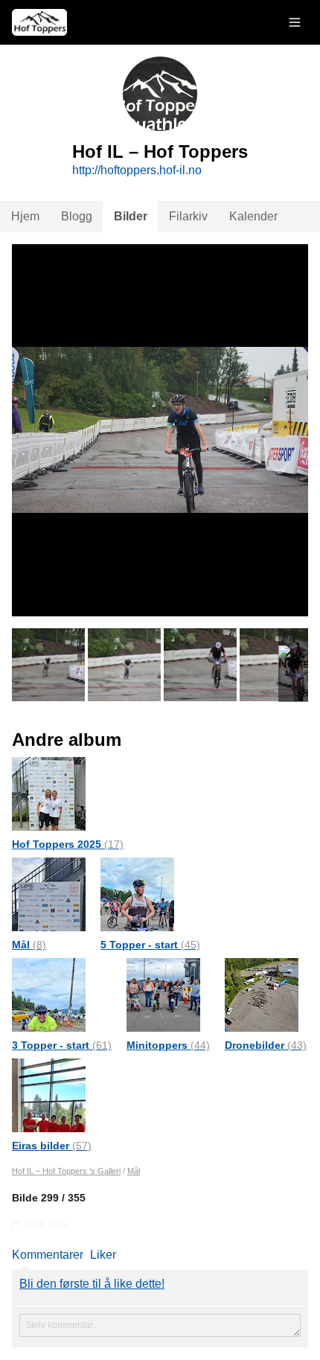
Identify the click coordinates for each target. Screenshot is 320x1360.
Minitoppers (168, 1045)
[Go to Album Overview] (49, 793)
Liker (103, 1254)
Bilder (130, 216)
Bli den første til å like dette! (91, 1283)
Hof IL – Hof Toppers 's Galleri (66, 1170)
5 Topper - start (150, 945)
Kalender (253, 216)
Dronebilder (266, 1045)
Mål (29, 945)
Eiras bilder (52, 1146)
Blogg (76, 216)
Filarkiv (188, 216)
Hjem (25, 216)
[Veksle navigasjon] (294, 22)
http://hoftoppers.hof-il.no (137, 170)
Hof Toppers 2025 (68, 844)
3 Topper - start (62, 1045)
